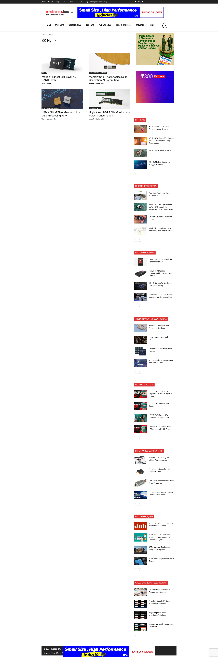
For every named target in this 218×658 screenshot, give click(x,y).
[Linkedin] (142, 1)
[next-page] (139, 173)
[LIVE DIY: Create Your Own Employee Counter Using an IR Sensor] (140, 394)
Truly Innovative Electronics (98, 72)
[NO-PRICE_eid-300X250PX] (155, 64)
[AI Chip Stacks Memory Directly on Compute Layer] (140, 363)
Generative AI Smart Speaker (160, 150)
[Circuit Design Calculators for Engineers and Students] (140, 592)
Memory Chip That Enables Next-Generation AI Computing (108, 78)
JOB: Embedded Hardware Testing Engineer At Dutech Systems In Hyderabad (159, 537)
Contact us (61, 653)
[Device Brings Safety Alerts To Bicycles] (140, 351)
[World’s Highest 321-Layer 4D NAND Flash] (62, 63)
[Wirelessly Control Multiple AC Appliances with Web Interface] (140, 231)
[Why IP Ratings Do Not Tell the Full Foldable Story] (140, 286)
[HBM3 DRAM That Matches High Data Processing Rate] (62, 99)
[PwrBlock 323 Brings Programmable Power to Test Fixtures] (140, 273)
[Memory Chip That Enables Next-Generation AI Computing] (109, 63)
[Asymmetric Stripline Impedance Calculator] (140, 627)
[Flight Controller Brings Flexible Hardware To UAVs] (140, 262)
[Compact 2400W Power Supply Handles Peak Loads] (140, 495)
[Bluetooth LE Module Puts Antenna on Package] (140, 328)
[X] (146, 1)
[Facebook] (135, 1)
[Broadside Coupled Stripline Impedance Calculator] (140, 604)
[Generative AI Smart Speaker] (140, 153)
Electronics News (95, 108)
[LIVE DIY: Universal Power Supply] (140, 406)
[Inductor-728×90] (120, 17)
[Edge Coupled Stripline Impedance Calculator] (140, 615)
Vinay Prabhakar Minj (96, 83)
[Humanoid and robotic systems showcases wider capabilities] (140, 297)
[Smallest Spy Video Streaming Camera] (140, 219)
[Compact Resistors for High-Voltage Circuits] (140, 472)
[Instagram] (139, 1)
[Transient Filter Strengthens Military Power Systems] (140, 460)
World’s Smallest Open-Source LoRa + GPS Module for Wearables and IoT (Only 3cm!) (161, 206)
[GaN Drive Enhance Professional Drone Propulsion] (140, 483)
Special (44, 72)
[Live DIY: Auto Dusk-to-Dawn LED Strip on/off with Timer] (140, 429)
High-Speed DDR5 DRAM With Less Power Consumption (109, 114)
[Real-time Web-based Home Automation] (140, 195)
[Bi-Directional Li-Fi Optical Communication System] (140, 129)
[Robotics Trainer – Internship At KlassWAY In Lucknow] (140, 526)
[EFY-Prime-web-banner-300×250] (155, 102)
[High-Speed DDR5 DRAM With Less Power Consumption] (109, 99)
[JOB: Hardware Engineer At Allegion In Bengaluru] (140, 550)
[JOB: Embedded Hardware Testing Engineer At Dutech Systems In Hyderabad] (140, 537)
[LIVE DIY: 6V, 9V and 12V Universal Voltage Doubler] (140, 418)
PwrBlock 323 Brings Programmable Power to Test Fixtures (160, 273)
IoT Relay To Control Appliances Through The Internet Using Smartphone (161, 140)
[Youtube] (149, 1)
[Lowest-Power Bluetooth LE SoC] (140, 340)
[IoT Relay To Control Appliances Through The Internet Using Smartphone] (140, 141)
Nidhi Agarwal (46, 83)
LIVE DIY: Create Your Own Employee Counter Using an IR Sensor (160, 393)
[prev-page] (135, 173)
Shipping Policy (49, 653)
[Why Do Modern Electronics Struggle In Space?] (140, 164)
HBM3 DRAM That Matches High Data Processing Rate (61, 114)
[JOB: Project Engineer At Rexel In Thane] (140, 561)
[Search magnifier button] (165, 25)
